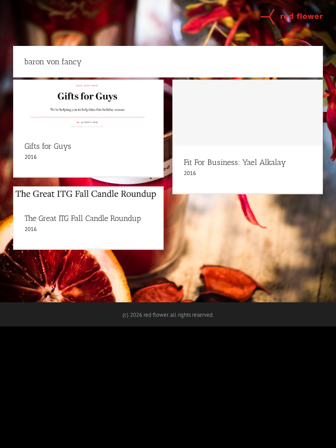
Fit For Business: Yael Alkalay (235, 162)
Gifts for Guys (47, 146)
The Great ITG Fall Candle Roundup (82, 218)
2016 (30, 157)
